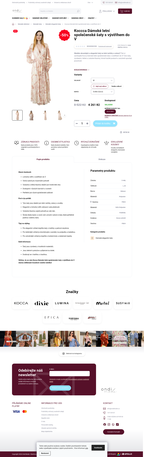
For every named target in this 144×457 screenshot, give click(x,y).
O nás (43, 421)
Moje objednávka (46, 431)
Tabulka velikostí (116, 86)
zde (86, 448)
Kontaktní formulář (113, 432)
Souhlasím (98, 448)
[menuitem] (21, 18)
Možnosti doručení (118, 116)
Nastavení (45, 453)
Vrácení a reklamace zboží (62, 2)
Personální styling (47, 425)
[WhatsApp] (113, 424)
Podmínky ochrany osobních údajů (39, 2)
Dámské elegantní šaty (104, 238)
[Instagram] (108, 424)
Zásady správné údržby (49, 428)
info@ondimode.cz (113, 408)
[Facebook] (104, 424)
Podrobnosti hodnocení (105, 46)
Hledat (78, 11)
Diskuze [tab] (102, 159)
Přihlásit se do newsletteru (60, 388)
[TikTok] (117, 424)
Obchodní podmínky (18, 2)
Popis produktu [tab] (43, 159)
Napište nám (45, 418)
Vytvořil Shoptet (110, 454)
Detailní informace (80, 69)
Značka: (122, 47)
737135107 (111, 413)
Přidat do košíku (102, 123)
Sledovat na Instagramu (74, 353)
